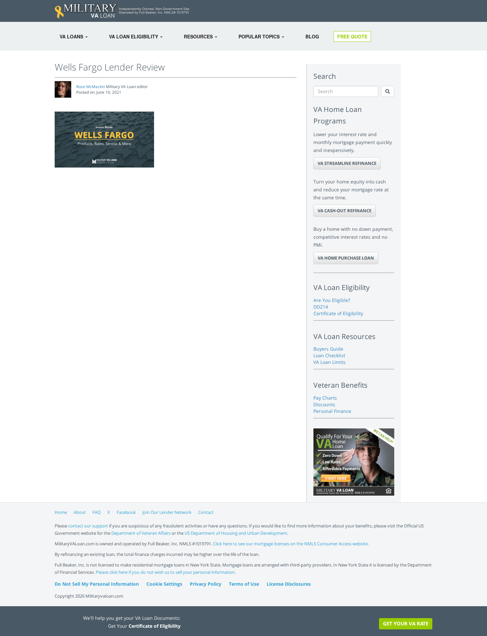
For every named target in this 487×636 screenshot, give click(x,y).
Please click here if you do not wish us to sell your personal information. (166, 572)
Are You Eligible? (331, 300)
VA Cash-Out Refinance (344, 211)
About (80, 512)
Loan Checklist (329, 355)
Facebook (126, 512)
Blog (312, 36)
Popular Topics (260, 36)
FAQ (96, 512)
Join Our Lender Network (166, 512)
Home (61, 512)
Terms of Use (244, 584)
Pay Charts (325, 398)
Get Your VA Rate (405, 623)
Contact (206, 512)
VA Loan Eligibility (134, 36)
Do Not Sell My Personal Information (97, 584)
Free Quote (352, 36)
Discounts (324, 404)
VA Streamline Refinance (347, 163)
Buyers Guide (328, 349)
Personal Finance (332, 411)
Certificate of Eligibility (338, 313)
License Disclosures (289, 584)
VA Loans (72, 36)
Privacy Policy (205, 584)
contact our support (88, 526)
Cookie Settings (164, 584)
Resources (199, 36)
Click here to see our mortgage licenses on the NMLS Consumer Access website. (291, 544)
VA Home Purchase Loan (346, 258)
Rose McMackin (90, 86)
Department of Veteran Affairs (141, 533)
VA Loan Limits (329, 362)
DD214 (320, 307)
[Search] (387, 91)
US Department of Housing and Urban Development (236, 533)
